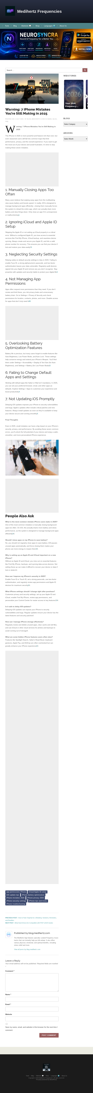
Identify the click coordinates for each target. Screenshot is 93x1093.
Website (8, 1014)
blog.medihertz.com (36, 119)
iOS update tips (12, 895)
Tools (7, 26)
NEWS (49, 119)
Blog (15, 26)
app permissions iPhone (16, 892)
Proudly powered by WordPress (46, 1079)
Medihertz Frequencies (39, 11)
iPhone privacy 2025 (35, 898)
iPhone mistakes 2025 (15, 898)
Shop (37, 26)
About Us (63, 26)
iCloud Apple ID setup (37, 892)
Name (8, 994)
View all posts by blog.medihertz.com (27, 949)
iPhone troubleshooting (15, 904)
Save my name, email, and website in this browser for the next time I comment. (31, 1028)
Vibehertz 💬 (26, 26)
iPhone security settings (16, 901)
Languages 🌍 (49, 26)
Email (8, 1004)
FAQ (6, 121)
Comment (9, 971)
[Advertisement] (32, 169)
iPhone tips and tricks (38, 901)
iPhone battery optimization (33, 895)
